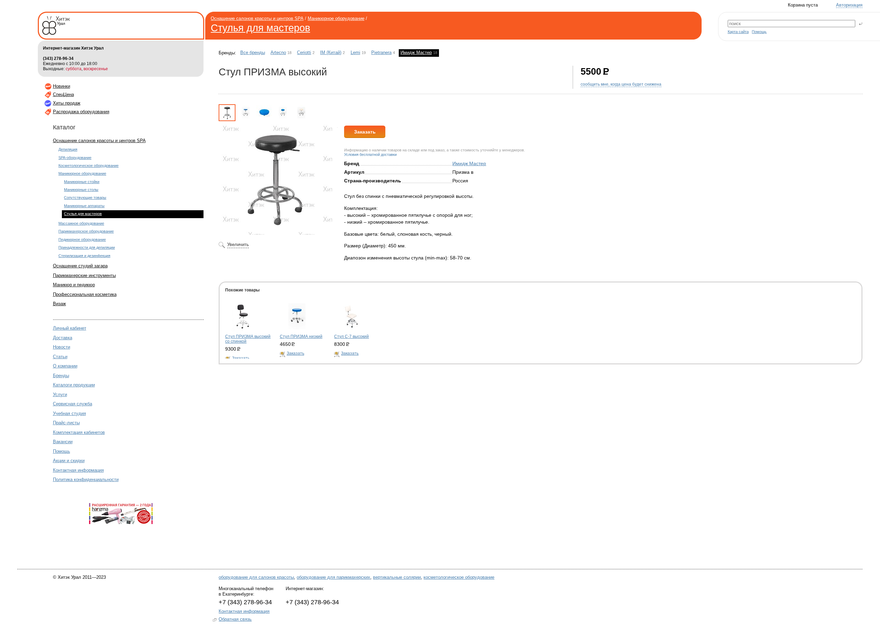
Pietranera (381, 52)
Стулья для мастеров (260, 27)
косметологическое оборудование (459, 577)
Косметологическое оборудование (88, 165)
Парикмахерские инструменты (84, 275)
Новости (61, 347)
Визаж (59, 303)
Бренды (61, 375)
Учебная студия (69, 413)
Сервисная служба (72, 403)
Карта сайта (738, 32)
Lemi (355, 52)
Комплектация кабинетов (79, 432)
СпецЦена (63, 94)
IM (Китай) (330, 52)
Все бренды (252, 52)
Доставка (62, 337)
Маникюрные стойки (81, 182)
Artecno (278, 52)
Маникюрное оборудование (336, 18)
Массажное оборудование (81, 223)
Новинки (61, 86)
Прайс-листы (66, 422)
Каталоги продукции (74, 384)
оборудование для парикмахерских (333, 577)
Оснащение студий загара (80, 265)
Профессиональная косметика (85, 294)
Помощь (759, 32)
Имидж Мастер (416, 52)
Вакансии (63, 441)
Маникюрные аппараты (84, 206)
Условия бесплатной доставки (370, 154)
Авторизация (849, 5)
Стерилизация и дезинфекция (84, 256)
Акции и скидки (69, 460)
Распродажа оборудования (81, 111)
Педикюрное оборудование (82, 239)
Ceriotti (304, 52)
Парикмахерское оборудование (86, 231)
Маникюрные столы (81, 190)
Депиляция (67, 149)
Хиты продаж (66, 103)
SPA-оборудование (74, 158)
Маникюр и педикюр (74, 284)
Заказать (365, 132)
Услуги (60, 394)
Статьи (60, 356)
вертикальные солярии (397, 577)
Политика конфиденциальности (86, 479)
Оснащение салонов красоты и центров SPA (257, 18)
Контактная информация (78, 470)
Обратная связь (235, 619)
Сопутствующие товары (85, 197)
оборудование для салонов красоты (256, 577)
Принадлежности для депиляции (86, 247)
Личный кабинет (69, 328)
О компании (65, 366)
